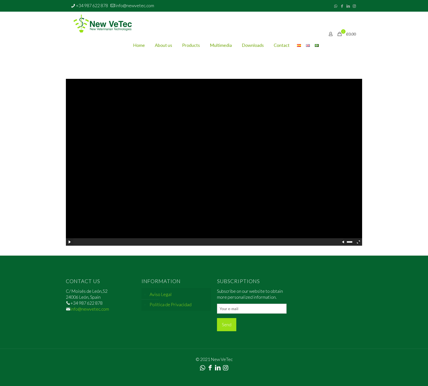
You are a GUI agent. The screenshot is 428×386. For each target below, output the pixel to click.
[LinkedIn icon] (348, 6)
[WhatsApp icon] (336, 6)
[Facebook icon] (342, 6)
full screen (358, 242)
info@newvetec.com (134, 5)
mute (343, 242)
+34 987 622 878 (92, 5)
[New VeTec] (104, 23)
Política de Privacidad (170, 304)
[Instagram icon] (354, 6)
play (214, 155)
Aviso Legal (161, 294)
